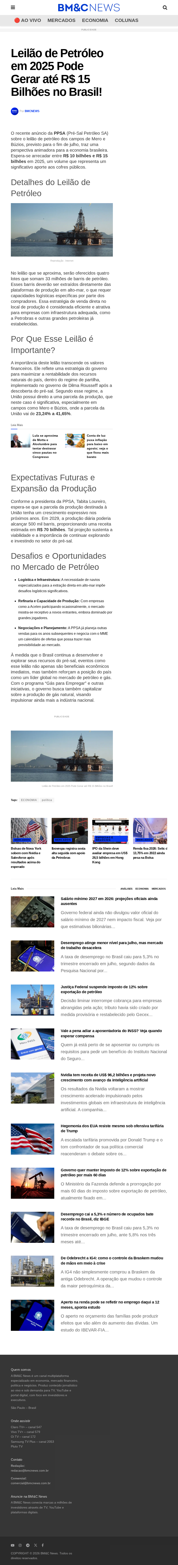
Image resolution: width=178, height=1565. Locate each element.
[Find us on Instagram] (20, 1545)
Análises (126, 888)
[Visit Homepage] (89, 7)
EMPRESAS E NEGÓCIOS (104, 838)
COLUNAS (126, 20)
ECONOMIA (95, 20)
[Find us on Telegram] (28, 1545)
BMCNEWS (32, 111)
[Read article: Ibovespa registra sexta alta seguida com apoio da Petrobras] (70, 831)
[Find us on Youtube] (12, 1545)
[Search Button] (165, 7)
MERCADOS (62, 20)
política (47, 800)
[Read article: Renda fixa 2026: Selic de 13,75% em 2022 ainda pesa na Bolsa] (151, 831)
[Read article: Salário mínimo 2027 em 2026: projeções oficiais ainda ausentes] (32, 911)
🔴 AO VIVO (27, 20)
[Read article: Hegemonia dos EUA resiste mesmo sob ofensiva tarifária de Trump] (32, 1139)
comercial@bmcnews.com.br (31, 1483)
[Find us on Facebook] (43, 1545)
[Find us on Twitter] (35, 1545)
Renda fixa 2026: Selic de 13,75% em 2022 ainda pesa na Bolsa (151, 853)
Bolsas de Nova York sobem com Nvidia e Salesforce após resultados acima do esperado (26, 858)
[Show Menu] (13, 7)
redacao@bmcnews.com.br (30, 1470)
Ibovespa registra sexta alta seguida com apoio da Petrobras (68, 853)
